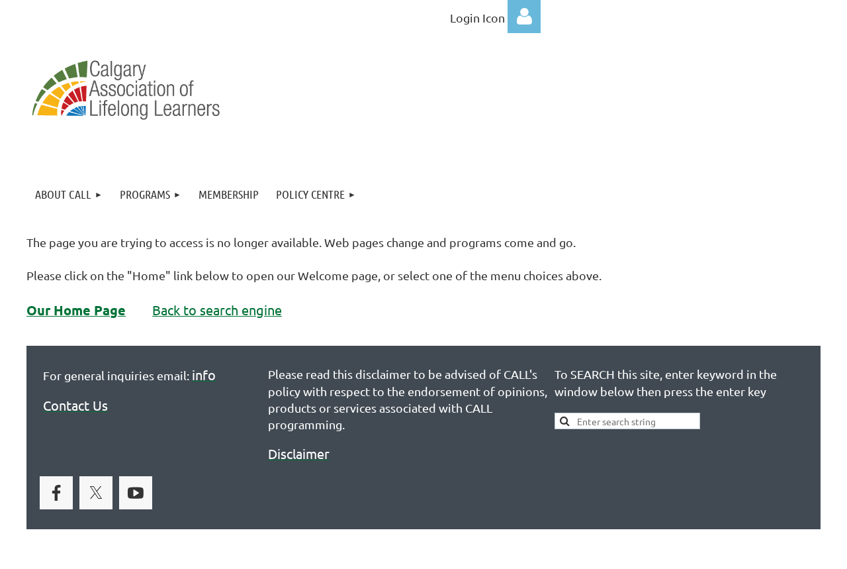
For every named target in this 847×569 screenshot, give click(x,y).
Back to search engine (217, 309)
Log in (524, 16)
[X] (95, 492)
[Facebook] (56, 492)
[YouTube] (135, 492)
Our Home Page (76, 310)
